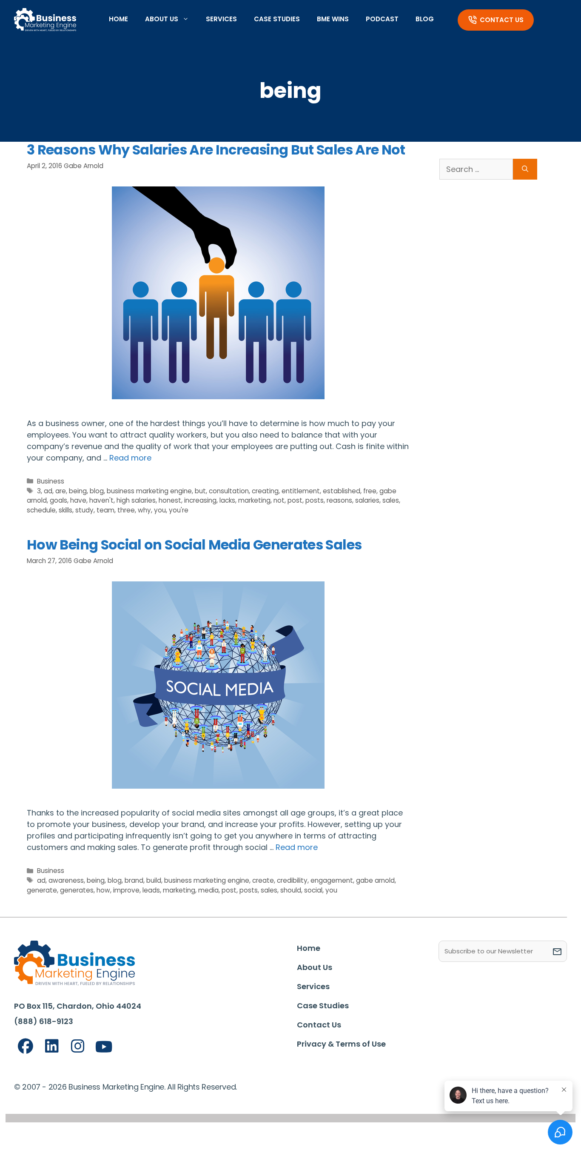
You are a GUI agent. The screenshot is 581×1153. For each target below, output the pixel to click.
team (105, 510)
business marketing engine (149, 490)
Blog (425, 18)
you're (178, 510)
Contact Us (502, 19)
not (279, 500)
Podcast (382, 18)
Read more (130, 457)
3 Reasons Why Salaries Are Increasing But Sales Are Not (216, 149)
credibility (292, 880)
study (84, 510)
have (78, 500)
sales (390, 500)
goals (58, 500)
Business (50, 481)
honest (170, 500)
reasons (339, 500)
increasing (200, 500)
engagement (331, 880)
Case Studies (277, 18)
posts (314, 500)
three (126, 510)
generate (42, 890)
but (200, 490)
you (160, 510)
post (295, 500)
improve (126, 890)
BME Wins (333, 18)
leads (151, 890)
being (78, 490)
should (290, 890)
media (208, 890)
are (60, 490)
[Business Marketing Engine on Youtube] (104, 1047)
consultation (229, 490)
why (144, 510)
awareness (66, 880)
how (103, 890)
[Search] (525, 169)
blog (97, 490)
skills (65, 510)
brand (134, 880)
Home (118, 18)
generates (77, 890)
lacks (227, 500)
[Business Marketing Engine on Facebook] (25, 1046)
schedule (41, 510)
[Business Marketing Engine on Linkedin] (51, 1046)
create (263, 880)
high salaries (136, 500)
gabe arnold (375, 880)
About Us (161, 18)
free (369, 490)
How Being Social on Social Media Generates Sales (194, 544)
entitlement (301, 490)
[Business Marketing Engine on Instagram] (77, 1046)
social (313, 890)
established (341, 490)
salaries (367, 500)
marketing (254, 500)
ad (48, 490)
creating (265, 490)
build (153, 880)
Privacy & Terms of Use (341, 1044)
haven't (101, 500)
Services (221, 18)
